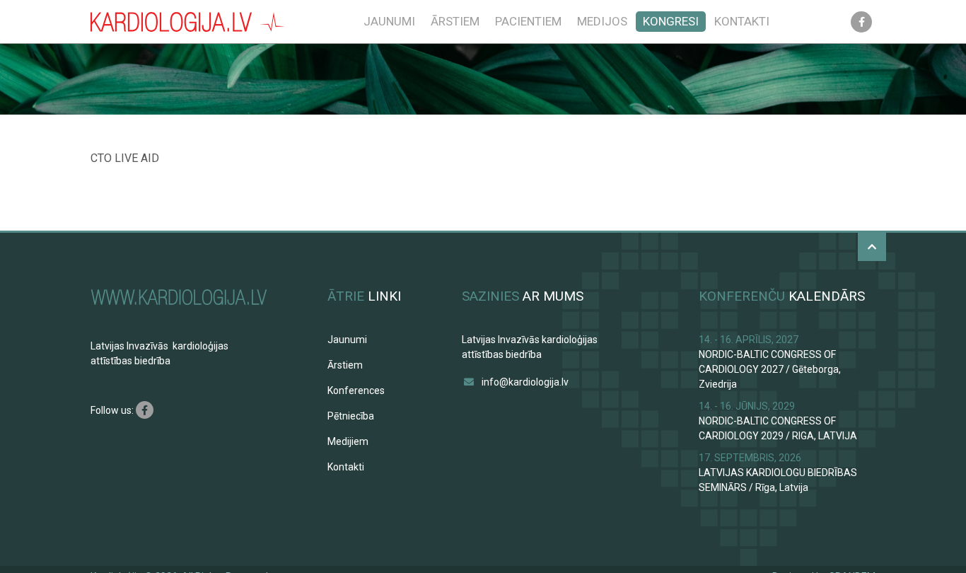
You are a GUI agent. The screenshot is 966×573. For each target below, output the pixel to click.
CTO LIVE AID (125, 158)
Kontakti (741, 21)
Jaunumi (389, 21)
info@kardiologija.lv (525, 382)
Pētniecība (350, 416)
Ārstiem (455, 21)
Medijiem (347, 441)
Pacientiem (528, 21)
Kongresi (671, 21)
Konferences (356, 390)
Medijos (602, 21)
